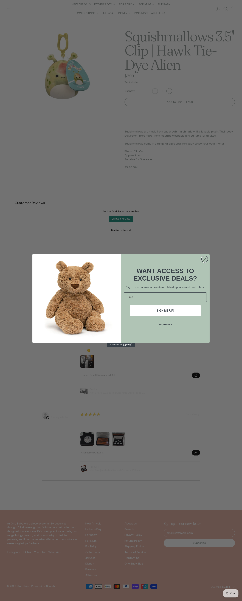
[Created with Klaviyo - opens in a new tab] (121, 345)
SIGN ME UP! (165, 310)
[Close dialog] (204, 259)
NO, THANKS (165, 324)
